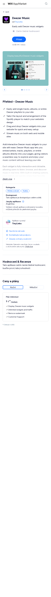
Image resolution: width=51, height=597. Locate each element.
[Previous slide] (5, 90)
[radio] (13, 287)
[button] (23, 201)
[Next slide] (47, 90)
